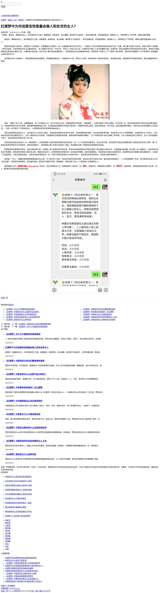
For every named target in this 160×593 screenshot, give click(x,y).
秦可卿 (7, 528)
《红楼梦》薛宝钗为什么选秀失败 (18, 320)
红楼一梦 (4, 298)
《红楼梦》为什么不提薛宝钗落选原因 (20, 309)
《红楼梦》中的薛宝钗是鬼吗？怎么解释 (98, 312)
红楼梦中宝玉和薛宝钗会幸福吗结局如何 (21, 558)
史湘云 (7, 531)
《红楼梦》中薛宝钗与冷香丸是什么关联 (21, 573)
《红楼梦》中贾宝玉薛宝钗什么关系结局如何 (22, 317)
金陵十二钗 (12, 20)
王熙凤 (7, 525)
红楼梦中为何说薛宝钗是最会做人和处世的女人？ (24, 566)
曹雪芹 (12, 586)
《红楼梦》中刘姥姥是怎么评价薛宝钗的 (21, 314)
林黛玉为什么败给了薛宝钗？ (16, 560)
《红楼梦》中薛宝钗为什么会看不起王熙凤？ (22, 312)
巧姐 (7, 549)
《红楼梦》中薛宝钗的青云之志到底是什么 (21, 579)
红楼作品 (4, 11)
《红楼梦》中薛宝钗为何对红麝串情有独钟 (98, 309)
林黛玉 (7, 520)
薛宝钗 (21, 20)
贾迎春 (7, 536)
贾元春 (7, 533)
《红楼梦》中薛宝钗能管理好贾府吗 (19, 576)
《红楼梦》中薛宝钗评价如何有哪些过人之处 (99, 317)
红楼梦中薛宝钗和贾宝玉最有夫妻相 (19, 568)
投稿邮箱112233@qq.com (10, 588)
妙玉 (7, 544)
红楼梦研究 (14, 16)
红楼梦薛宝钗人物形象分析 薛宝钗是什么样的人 (23, 581)
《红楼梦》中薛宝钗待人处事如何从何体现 (98, 320)
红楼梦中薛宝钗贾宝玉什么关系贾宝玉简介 (21, 571)
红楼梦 (3, 20)
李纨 (7, 546)
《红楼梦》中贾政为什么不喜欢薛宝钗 (97, 314)
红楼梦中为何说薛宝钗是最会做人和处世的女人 (27, 347)
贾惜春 (7, 541)
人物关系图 (5, 16)
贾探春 (7, 539)
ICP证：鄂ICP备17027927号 (39, 591)
